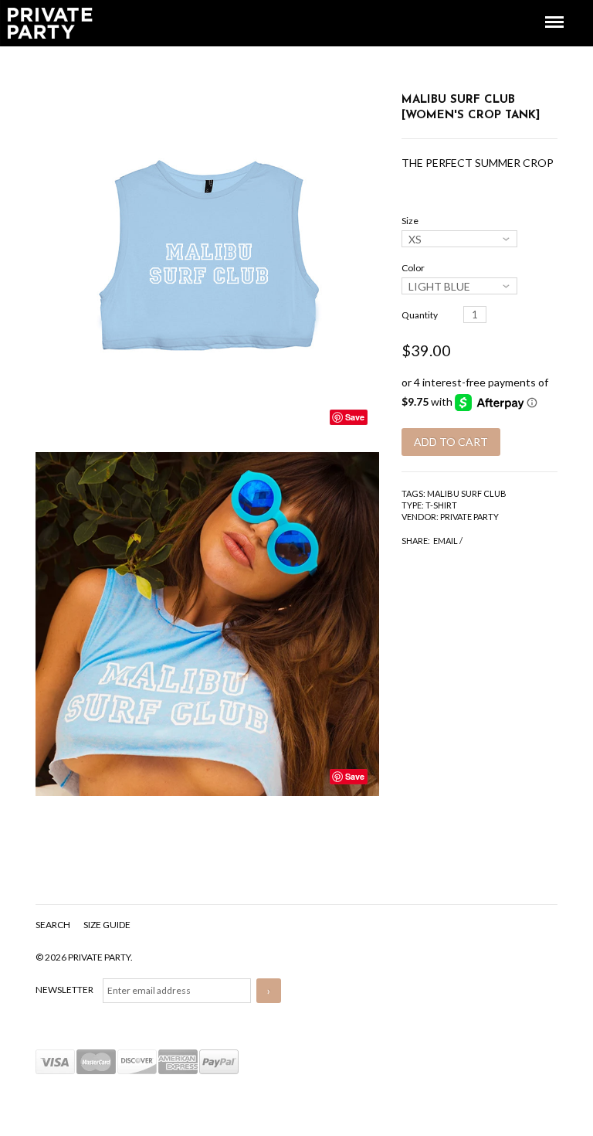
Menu (543, 8)
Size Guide (106, 924)
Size (410, 220)
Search (54, 924)
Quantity (420, 315)
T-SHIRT (441, 505)
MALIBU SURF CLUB (467, 493)
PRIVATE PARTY (469, 517)
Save (354, 417)
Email (445, 541)
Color (413, 268)
